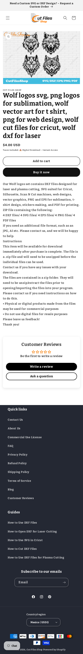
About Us (14, 428)
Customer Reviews (21, 498)
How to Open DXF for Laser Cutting (32, 531)
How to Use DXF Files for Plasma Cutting (36, 557)
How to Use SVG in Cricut (25, 540)
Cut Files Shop (35, 649)
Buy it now (41, 172)
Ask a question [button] (41, 376)
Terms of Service (19, 481)
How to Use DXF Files (22, 522)
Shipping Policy (18, 472)
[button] (7, 18)
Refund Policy (17, 463)
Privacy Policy (17, 454)
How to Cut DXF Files (22, 549)
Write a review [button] (41, 366)
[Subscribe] (64, 582)
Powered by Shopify (54, 649)
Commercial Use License (25, 437)
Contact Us (15, 419)
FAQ (10, 446)
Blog (11, 489)
